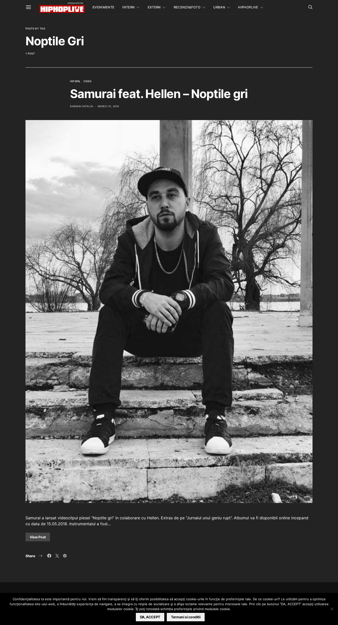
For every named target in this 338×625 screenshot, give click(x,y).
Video (87, 81)
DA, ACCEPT (150, 617)
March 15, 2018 (108, 106)
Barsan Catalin (81, 106)
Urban (219, 7)
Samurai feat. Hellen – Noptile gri (159, 93)
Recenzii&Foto (187, 7)
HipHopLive (248, 7)
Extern (154, 7)
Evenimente (103, 7)
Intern (128, 7)
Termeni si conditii (185, 617)
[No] (331, 608)
